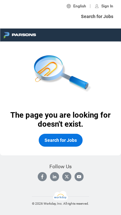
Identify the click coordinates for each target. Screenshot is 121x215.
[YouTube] (79, 176)
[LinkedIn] (54, 176)
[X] (66, 176)
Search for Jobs (97, 16)
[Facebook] (42, 176)
